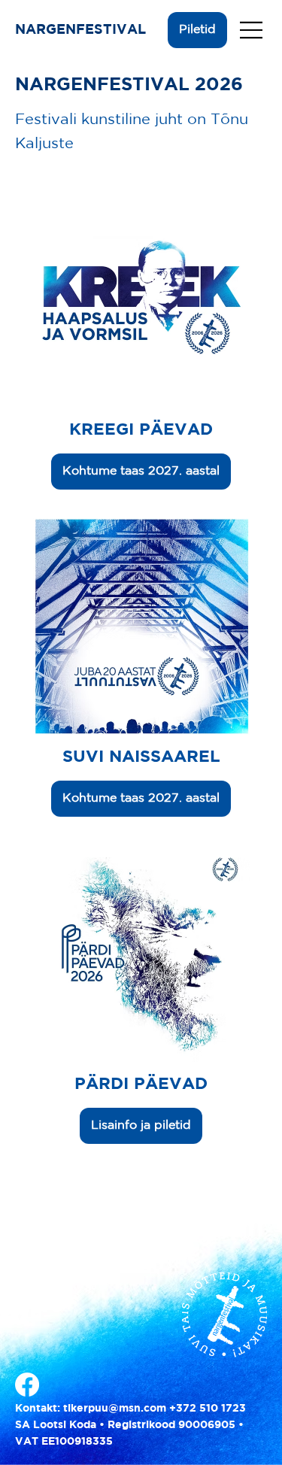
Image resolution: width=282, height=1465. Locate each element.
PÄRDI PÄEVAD (141, 1084)
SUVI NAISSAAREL (141, 757)
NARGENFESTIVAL (82, 30)
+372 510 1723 (207, 1407)
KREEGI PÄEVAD (141, 430)
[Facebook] (27, 1384)
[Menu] (252, 30)
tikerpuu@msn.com (114, 1407)
